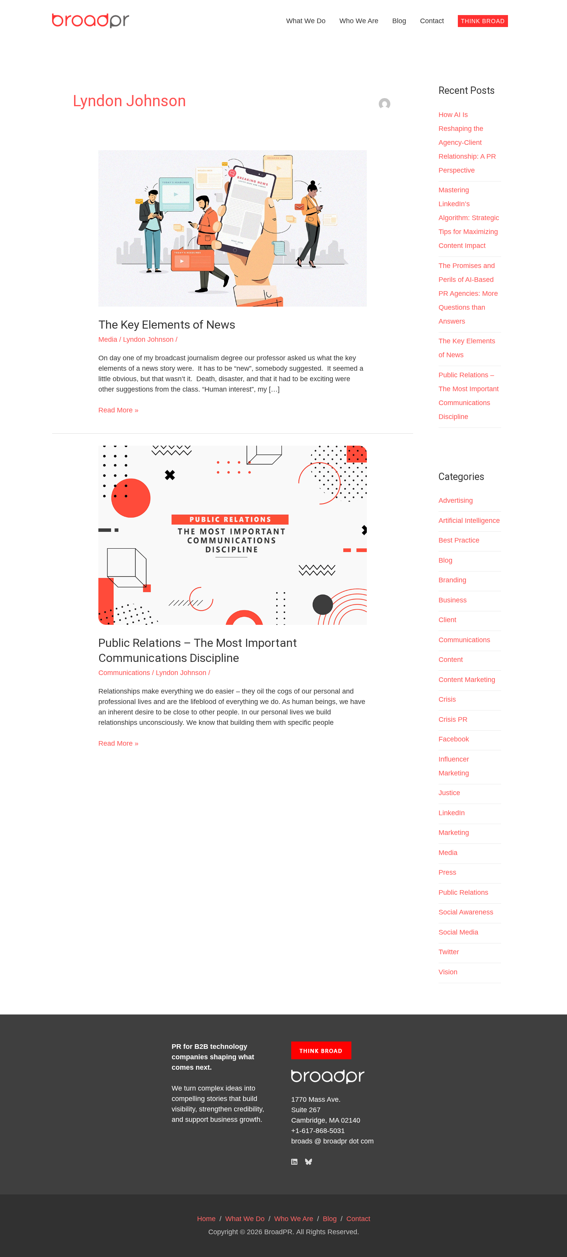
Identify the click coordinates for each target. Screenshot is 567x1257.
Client (447, 620)
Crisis (447, 699)
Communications (124, 673)
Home (206, 1219)
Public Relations (463, 892)
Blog (399, 21)
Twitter (449, 952)
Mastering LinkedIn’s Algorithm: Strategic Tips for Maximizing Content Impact (469, 217)
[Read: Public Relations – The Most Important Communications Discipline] (232, 535)
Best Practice (459, 540)
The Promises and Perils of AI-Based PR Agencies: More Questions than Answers (468, 293)
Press (447, 872)
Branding (452, 580)
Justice (449, 793)
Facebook (454, 739)
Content (451, 659)
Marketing (454, 832)
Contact (432, 21)
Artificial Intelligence (469, 520)
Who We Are (358, 21)
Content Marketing (467, 680)
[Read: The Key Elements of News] (232, 228)
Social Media (458, 932)
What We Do (306, 21)
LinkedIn (452, 813)
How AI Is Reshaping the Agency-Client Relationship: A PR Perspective (467, 142)
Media (107, 339)
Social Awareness (466, 912)
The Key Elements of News (166, 324)
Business (453, 600)
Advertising (456, 500)
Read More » (118, 409)
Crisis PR (453, 719)
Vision (448, 972)
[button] (483, 21)
